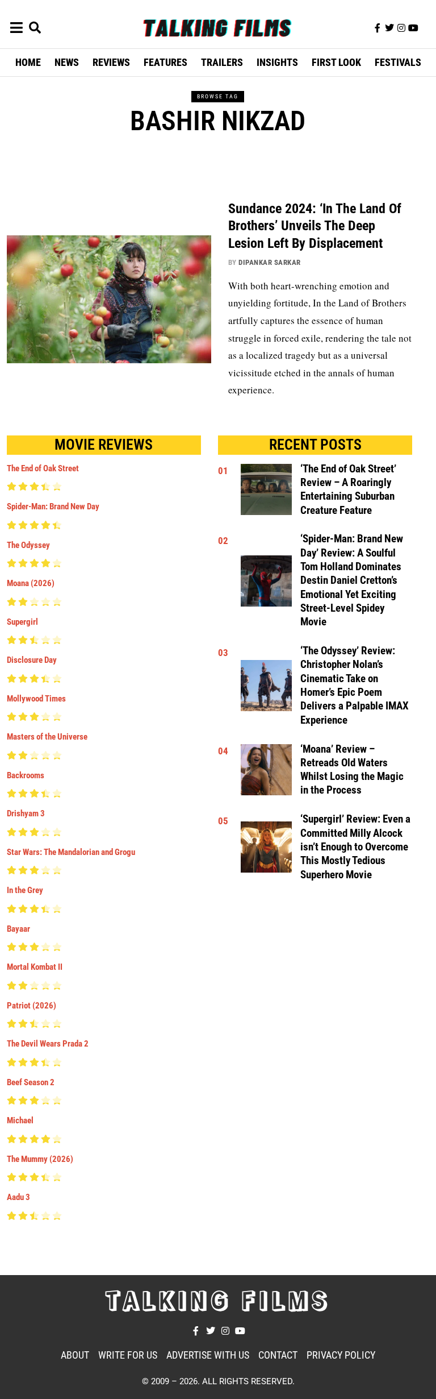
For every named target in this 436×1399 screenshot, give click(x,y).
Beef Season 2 (30, 1082)
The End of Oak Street (43, 468)
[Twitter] (389, 27)
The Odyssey (28, 545)
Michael (20, 1120)
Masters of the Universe (47, 737)
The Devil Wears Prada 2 (48, 1044)
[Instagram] (401, 27)
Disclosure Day (32, 660)
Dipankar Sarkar (269, 262)
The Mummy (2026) (40, 1159)
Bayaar (18, 929)
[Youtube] (413, 27)
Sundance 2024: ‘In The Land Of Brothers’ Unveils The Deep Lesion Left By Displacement (314, 226)
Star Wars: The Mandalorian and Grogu (71, 852)
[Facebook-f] (377, 27)
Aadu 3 (18, 1197)
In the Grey (25, 890)
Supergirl (22, 622)
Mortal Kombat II (34, 967)
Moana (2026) (30, 583)
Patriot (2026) (31, 1006)
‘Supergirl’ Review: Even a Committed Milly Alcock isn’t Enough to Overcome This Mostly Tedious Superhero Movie (355, 847)
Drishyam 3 (26, 813)
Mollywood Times (36, 699)
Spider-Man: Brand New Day (53, 506)
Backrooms (25, 775)
